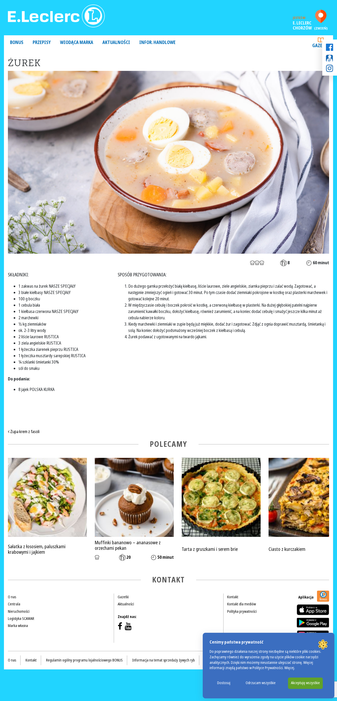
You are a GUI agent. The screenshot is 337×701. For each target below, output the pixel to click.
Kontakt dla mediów (241, 604)
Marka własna (18, 625)
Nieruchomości (18, 611)
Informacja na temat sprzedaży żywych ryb (163, 660)
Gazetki (320, 45)
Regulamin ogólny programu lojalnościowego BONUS (84, 660)
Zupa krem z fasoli (24, 432)
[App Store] (313, 609)
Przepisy (42, 42)
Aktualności (116, 42)
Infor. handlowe (157, 42)
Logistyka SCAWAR (21, 618)
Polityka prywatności (242, 611)
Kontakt (232, 597)
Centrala (14, 604)
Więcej (289, 668)
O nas (12, 597)
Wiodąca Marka (76, 42)
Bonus (16, 42)
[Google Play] (313, 622)
